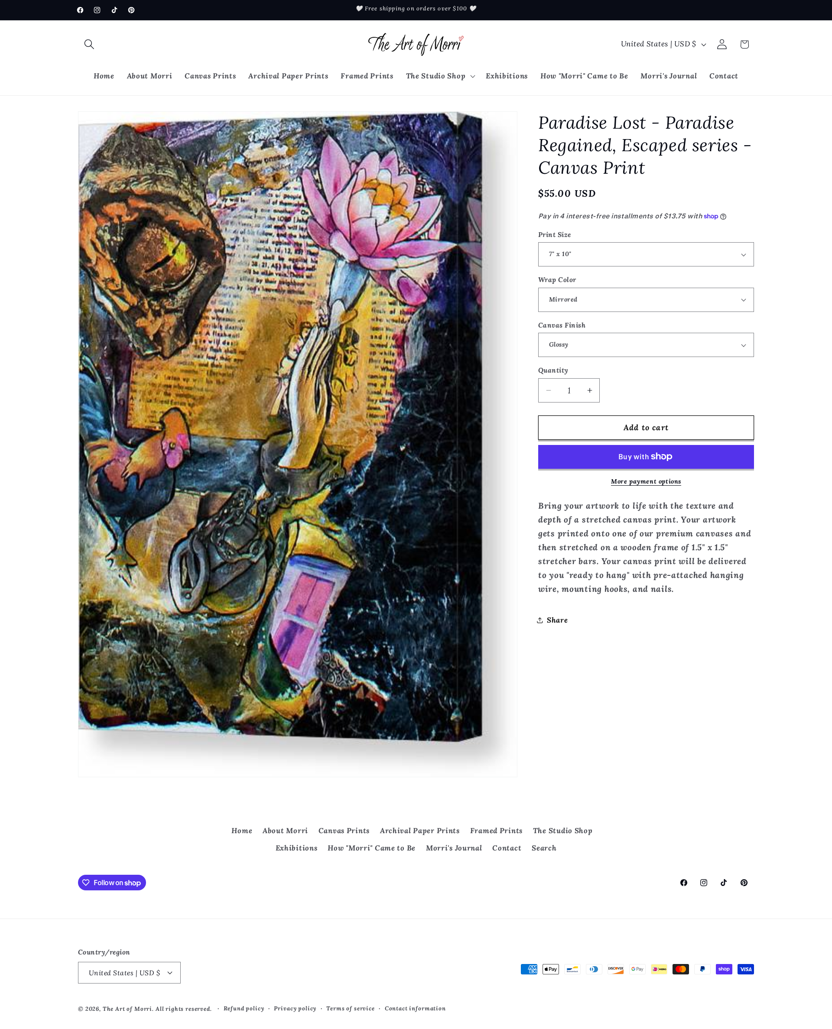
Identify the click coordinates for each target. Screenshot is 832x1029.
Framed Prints (496, 830)
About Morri (285, 830)
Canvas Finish (561, 325)
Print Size (554, 234)
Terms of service (350, 1008)
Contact (506, 848)
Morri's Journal (454, 848)
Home (241, 830)
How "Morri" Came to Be (372, 848)
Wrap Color (557, 279)
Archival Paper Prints (420, 830)
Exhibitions (297, 848)
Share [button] (557, 620)
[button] (89, 44)
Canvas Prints (344, 830)
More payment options (646, 481)
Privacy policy (295, 1008)
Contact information (415, 1008)
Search (544, 848)
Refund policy (244, 1008)
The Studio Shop (563, 830)
